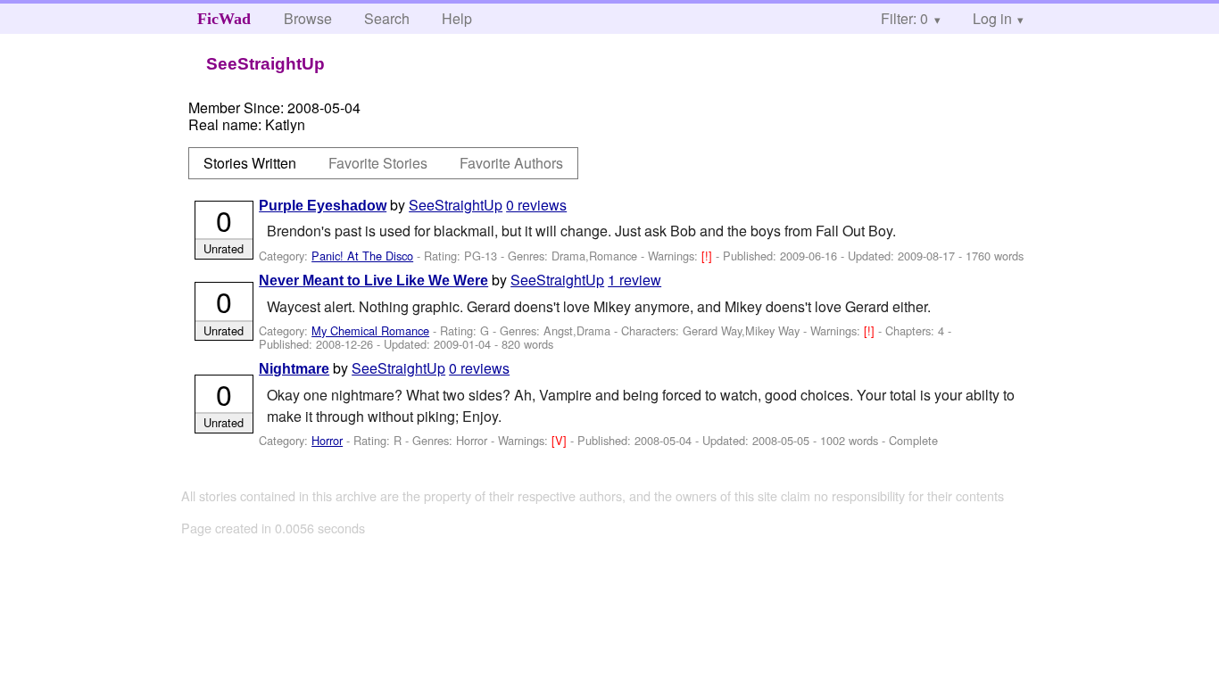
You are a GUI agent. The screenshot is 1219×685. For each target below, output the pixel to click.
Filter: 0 (904, 18)
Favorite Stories (377, 163)
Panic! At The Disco (362, 255)
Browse (308, 18)
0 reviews (536, 204)
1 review (634, 279)
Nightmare (294, 368)
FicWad (224, 19)
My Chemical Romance (370, 330)
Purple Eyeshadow (322, 205)
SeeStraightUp (455, 204)
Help (457, 18)
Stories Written (249, 163)
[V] (560, 440)
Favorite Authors (511, 163)
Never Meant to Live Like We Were (373, 280)
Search (387, 18)
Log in (992, 18)
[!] (708, 255)
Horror (327, 440)
